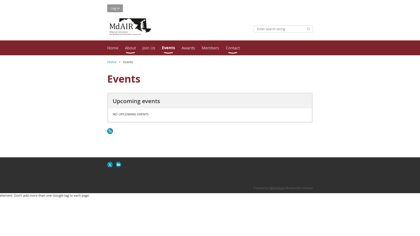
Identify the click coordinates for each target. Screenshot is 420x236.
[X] (110, 164)
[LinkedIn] (118, 164)
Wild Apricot (276, 188)
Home (111, 62)
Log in (115, 8)
